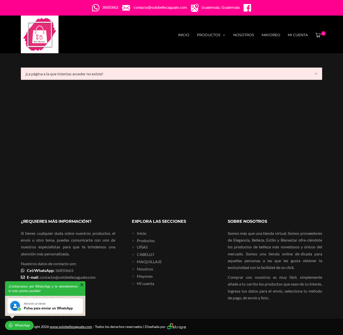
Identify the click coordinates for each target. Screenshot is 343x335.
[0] (317, 35)
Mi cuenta (298, 35)
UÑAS (142, 247)
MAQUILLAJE (149, 261)
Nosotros (243, 35)
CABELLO (145, 254)
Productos (208, 35)
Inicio (183, 35)
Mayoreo (271, 35)
